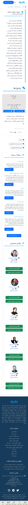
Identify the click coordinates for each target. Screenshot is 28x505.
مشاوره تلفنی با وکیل (14, 441)
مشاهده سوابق (13, 108)
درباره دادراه (14, 434)
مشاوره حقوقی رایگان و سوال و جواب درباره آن (14, 448)
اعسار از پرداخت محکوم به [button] (15, 144)
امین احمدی (13, 373)
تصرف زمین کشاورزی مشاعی (16, 173)
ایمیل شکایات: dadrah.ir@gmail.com (14, 484)
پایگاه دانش (14, 451)
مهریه (22, 188)
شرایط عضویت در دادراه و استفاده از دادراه (14, 464)
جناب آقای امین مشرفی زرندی (14, 105)
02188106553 (11, 481)
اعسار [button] (20, 140)
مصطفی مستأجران (13, 258)
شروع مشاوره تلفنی (13, 268)
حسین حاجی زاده (13, 287)
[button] (3, 503)
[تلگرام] (13, 490)
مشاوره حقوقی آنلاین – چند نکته (14, 443)
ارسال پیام (14, 486)
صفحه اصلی (14, 432)
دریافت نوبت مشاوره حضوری (14, 272)
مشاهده (8, 169)
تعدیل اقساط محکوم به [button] (16, 148)
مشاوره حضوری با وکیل (14, 438)
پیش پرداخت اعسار (18, 217)
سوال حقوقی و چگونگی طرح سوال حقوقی (14, 445)
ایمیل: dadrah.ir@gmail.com (14, 482)
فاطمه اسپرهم (13, 345)
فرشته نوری (13, 316)
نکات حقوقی (14, 454)
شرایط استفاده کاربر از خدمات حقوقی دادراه (14, 469)
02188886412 (13, 479)
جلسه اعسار (20, 161)
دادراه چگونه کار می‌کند (14, 436)
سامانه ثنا (14, 456)
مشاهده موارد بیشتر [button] (13, 235)
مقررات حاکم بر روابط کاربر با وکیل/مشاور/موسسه (14, 467)
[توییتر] (17, 490)
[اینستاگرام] (9, 490)
